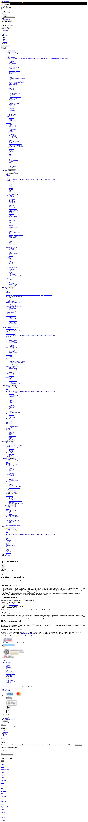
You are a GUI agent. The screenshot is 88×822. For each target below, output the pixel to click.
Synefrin (11, 382)
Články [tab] (4, 733)
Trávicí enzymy (12, 436)
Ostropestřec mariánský (14, 426)
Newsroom (8, 682)
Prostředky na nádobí (13, 137)
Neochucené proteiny (13, 318)
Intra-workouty (12, 351)
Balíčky (5, 554)
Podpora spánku (12, 115)
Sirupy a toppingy (13, 220)
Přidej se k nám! (6, 555)
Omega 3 (11, 421)
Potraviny (8, 59)
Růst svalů (11, 155)
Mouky (10, 233)
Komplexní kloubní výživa (14, 412)
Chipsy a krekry (12, 207)
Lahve (10, 514)
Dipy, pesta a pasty (13, 277)
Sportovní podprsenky (13, 447)
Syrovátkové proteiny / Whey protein (17, 78)
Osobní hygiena (12, 129)
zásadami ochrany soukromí (24, 688)
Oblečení (8, 116)
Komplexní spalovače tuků (14, 383)
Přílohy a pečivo (12, 72)
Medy (10, 222)
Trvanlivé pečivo (12, 266)
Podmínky (5, 718)
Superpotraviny (12, 104)
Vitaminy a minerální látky (14, 103)
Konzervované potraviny (14, 71)
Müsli (10, 185)
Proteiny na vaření (13, 84)
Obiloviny (11, 263)
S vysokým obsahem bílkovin (42, 58)
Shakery (10, 512)
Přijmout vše (14, 747)
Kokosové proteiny (13, 326)
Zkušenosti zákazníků (10, 681)
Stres (10, 152)
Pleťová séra (11, 469)
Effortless (62, 58)
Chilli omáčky (12, 274)
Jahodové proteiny (13, 323)
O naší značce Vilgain (11, 679)
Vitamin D (11, 400)
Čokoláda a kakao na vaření (15, 238)
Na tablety (11, 519)
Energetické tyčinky (13, 369)
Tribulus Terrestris (13, 352)
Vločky (10, 183)
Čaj (9, 282)
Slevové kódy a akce (10, 674)
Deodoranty (11, 476)
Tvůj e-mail (6, 686)
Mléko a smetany (12, 237)
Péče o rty (11, 472)
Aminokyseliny (12, 94)
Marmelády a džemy (13, 227)
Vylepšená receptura (10, 57)
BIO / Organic (9, 58)
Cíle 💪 (7, 147)
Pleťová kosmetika (13, 126)
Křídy (10, 523)
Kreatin (10, 92)
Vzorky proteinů (9, 314)
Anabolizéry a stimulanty (14, 93)
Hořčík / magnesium (13, 395)
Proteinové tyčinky (13, 368)
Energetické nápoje (13, 342)
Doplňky (11, 121)
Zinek (10, 401)
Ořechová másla (12, 63)
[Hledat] (2, 9)
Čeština (5, 43)
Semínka (11, 200)
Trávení (10, 157)
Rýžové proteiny (12, 305)
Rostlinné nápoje (12, 285)
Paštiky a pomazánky (13, 253)
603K (9, 707)
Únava (10, 163)
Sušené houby (12, 201)
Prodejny (8, 668)
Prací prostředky (12, 135)
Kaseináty (11, 309)
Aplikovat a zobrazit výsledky (7, 755)
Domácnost (8, 132)
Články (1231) (6, 663)
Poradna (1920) (9, 667)
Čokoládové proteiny (13, 322)
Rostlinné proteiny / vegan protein (16, 81)
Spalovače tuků (12, 99)
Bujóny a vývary (12, 228)
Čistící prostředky (12, 136)
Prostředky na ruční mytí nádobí (16, 503)
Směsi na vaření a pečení (14, 232)
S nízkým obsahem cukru (54, 58)
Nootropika (11, 109)
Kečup (10, 270)
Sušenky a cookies (13, 209)
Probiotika (11, 433)
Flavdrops (11, 225)
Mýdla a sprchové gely (14, 478)
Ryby (10, 252)
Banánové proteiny (13, 324)
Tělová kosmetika (12, 128)
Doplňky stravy (9, 100)
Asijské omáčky (12, 273)
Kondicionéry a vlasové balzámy (16, 486)
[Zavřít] (2, 753)
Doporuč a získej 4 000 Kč (12, 670)
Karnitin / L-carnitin (13, 381)
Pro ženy (11, 111)
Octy (10, 246)
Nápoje (10, 74)
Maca (10, 416)
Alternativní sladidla (13, 223)
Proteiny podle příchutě (11, 316)
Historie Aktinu (9, 680)
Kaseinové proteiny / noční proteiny (16, 82)
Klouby (10, 154)
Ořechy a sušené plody (14, 64)
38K (9, 709)
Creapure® (11, 346)
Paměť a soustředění (13, 160)
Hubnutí (10, 156)
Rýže (10, 261)
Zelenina (11, 256)
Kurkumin (11, 427)
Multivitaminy (12, 396)
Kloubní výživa (12, 105)
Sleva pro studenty (10, 671)
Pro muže (11, 113)
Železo (10, 402)
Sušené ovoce (12, 199)
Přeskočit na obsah (5, 1)
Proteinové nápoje (13, 79)
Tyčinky (10, 206)
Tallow (66, 58)
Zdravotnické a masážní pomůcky (16, 146)
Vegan (24, 58)
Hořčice (10, 272)
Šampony (11, 485)
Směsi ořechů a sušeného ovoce (16, 202)
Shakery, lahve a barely (14, 141)
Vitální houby (12, 407)
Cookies (5, 720)
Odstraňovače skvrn (13, 498)
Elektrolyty (11, 89)
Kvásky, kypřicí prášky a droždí (16, 235)
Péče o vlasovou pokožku (14, 488)
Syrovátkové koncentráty (14, 298)
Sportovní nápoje (12, 90)
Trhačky (10, 522)
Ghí (9, 245)
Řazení (2, 570)
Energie (10, 165)
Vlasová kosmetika (13, 130)
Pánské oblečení (12, 120)
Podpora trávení (12, 114)
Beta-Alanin (11, 357)
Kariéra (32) (8, 666)
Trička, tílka (11, 454)
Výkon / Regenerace (13, 166)
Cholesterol (11, 161)
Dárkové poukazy (10, 672)
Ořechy (10, 197)
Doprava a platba (9, 675)
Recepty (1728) (6, 662)
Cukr (10, 221)
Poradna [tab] (5, 735)
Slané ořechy (11, 214)
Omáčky (11, 73)
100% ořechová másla (13, 191)
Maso (10, 251)
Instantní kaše (12, 186)
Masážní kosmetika (13, 125)
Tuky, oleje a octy (12, 69)
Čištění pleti (11, 473)
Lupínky (11, 188)
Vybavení (8, 139)
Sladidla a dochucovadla (14, 67)
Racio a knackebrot (13, 267)
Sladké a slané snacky (13, 66)
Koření (10, 226)
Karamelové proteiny (13, 321)
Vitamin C (11, 399)
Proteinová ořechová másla (14, 193)
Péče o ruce (11, 479)
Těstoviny (11, 259)
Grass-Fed (20, 58)
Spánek (10, 159)
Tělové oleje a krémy (13, 480)
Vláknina (11, 434)
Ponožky (11, 450)
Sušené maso (11, 211)
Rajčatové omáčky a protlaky (15, 275)
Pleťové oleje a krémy (13, 470)
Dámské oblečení (12, 119)
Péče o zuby (11, 131)
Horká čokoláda (12, 283)
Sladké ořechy (12, 212)
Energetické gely (12, 376)
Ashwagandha (12, 417)
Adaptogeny (11, 106)
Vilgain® (5, 51)
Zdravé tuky (11, 108)
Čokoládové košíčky (13, 210)
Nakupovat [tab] (5, 732)
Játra (10, 162)
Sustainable (15, 58)
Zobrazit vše (11, 61)
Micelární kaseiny (12, 308)
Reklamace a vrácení (10, 676)
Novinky (8, 56)
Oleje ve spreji (12, 243)
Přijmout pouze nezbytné (6, 747)
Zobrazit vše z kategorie (11, 52)
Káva (10, 280)
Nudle (10, 264)
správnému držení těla (13, 605)
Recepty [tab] (5, 734)
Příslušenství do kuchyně (14, 142)
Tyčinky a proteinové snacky (15, 97)
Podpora (8, 665)
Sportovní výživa (9, 87)
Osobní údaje (6, 722)
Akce (7, 55)
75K (8, 710)
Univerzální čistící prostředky (15, 501)
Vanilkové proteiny (13, 319)
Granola (10, 184)
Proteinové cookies (13, 371)
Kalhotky (11, 451)
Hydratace (11, 167)
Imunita (10, 150)
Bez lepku (28, 58)
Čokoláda (11, 215)
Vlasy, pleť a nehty (13, 151)
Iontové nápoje (12, 341)
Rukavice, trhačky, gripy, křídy (15, 145)
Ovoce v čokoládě (13, 216)
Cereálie (10, 62)
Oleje (10, 242)
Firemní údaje (6, 717)
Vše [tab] (4, 730)
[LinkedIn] (6, 712)
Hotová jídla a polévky (14, 249)
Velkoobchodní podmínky (9, 719)
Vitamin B (11, 397)
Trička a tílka (11, 449)
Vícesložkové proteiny (14, 83)
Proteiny (8, 76)
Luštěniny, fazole (12, 262)
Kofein (10, 353)
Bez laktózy (32, 58)
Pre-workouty (12, 350)
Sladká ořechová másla (14, 194)
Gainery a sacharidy (13, 98)
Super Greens (12, 406)
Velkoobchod (9, 677)
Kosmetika (8, 123)
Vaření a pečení (12, 68)
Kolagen (11, 85)
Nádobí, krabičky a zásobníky (15, 144)
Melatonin (11, 439)
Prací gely (11, 497)
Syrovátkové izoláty (13, 300)
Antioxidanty (12, 110)
